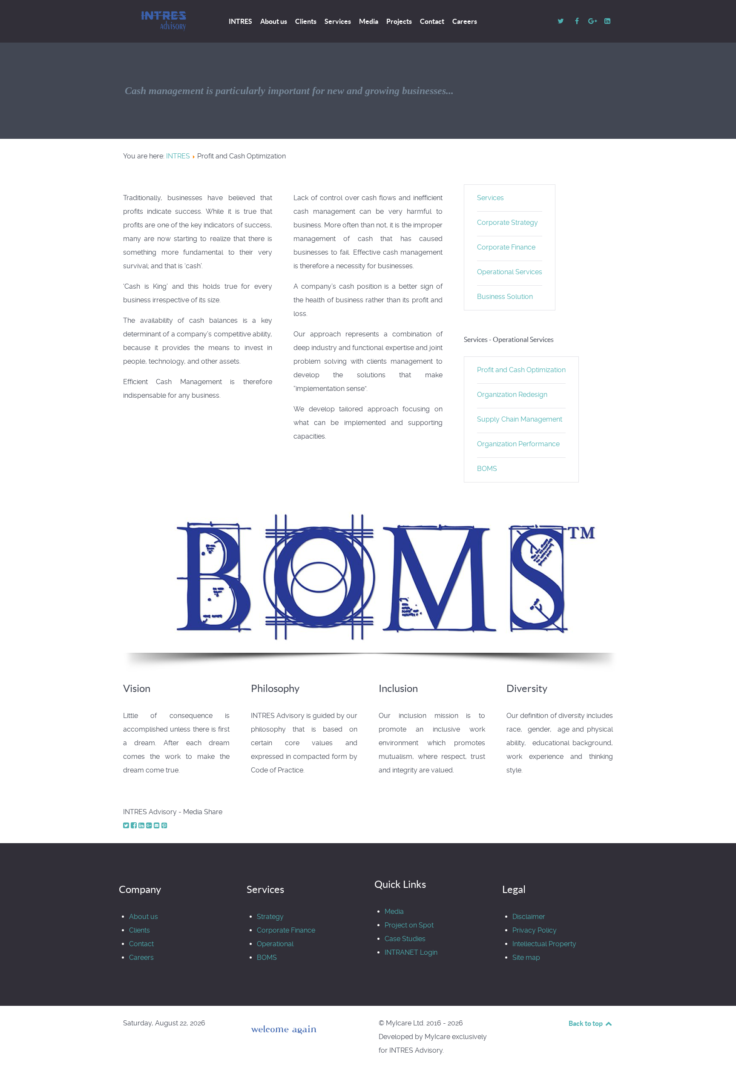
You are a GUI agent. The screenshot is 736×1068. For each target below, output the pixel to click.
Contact (141, 944)
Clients (139, 930)
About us (143, 917)
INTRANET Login (411, 952)
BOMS (487, 469)
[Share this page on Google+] (150, 825)
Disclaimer (528, 917)
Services (490, 198)
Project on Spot (409, 925)
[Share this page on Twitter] (127, 825)
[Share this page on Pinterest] (164, 825)
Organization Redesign (512, 394)
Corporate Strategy (507, 222)
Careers (141, 957)
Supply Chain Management (519, 419)
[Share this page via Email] (157, 825)
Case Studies (405, 939)
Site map (526, 957)
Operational (275, 944)
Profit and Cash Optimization (521, 370)
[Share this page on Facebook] (134, 825)
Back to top (586, 1023)
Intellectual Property (544, 944)
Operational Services (509, 272)
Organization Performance (518, 444)
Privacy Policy (534, 930)
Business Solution (505, 297)
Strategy (270, 917)
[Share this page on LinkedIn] (142, 825)
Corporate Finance (506, 247)
